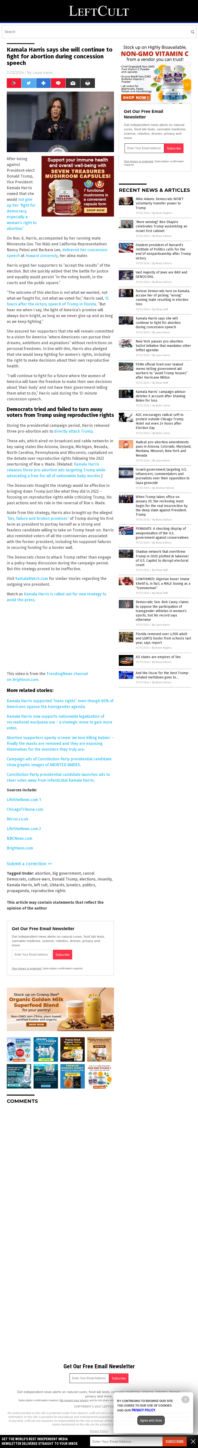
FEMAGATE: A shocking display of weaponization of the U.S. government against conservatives (162, 533)
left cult (41, 885)
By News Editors (162, 236)
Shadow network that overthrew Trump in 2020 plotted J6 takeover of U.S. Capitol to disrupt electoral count (162, 558)
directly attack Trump (73, 431)
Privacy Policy (99, 1431)
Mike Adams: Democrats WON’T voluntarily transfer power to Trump (160, 203)
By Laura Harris (161, 332)
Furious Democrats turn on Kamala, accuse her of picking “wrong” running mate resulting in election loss (163, 297)
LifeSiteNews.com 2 (24, 828)
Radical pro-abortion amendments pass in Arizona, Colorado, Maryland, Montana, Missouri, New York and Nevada (163, 449)
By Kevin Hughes (162, 213)
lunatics (73, 885)
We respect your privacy (74, 1400)
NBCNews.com (19, 838)
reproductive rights (48, 890)
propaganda (18, 890)
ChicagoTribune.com (25, 809)
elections (87, 879)
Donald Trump (65, 879)
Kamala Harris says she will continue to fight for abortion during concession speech (158, 322)
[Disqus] (60, 1168)
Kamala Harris (19, 885)
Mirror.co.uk (17, 819)
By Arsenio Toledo (163, 488)
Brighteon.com (20, 848)
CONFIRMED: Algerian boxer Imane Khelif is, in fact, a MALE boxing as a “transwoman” (163, 583)
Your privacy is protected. (27, 968)
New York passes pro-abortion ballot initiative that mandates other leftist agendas (163, 345)
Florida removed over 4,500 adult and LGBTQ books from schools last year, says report (163, 638)
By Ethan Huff (160, 309)
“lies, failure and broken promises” (38, 518)
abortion (42, 873)
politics (88, 885)
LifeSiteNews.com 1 (24, 799)
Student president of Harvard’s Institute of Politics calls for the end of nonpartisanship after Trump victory (163, 251)
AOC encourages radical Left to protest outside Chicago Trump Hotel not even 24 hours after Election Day (160, 421)
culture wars (39, 879)
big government (66, 873)
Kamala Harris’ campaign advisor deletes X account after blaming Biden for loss (161, 396)
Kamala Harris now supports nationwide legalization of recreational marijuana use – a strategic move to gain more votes (59, 722)
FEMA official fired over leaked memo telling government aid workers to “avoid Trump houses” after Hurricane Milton (162, 371)
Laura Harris (42, 72)
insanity (105, 879)
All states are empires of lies (158, 657)
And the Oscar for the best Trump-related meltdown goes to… (163, 675)
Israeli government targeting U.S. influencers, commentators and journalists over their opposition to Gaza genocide (163, 476)
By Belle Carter (161, 405)
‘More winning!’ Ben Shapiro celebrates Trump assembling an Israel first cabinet (161, 226)
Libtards (57, 885)
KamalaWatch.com (31, 578)
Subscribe (174, 1441)
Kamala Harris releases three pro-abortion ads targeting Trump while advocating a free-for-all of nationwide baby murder (56, 470)
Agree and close (151, 1420)
